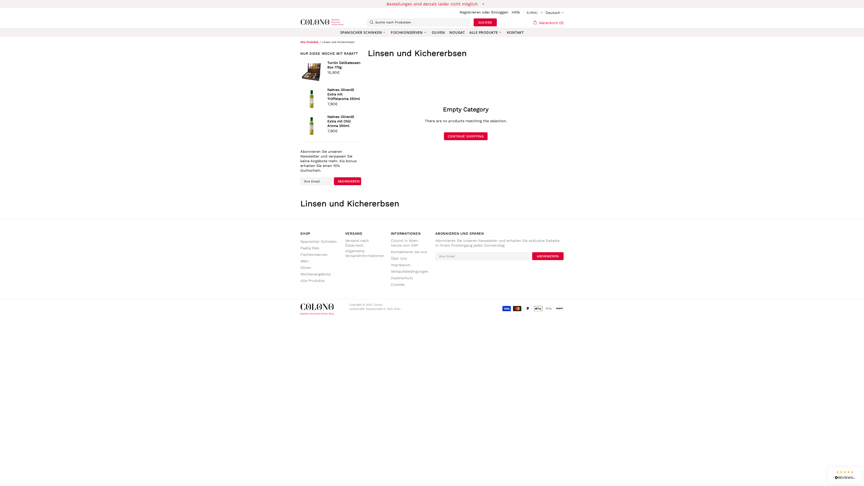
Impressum (400, 265)
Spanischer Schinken (318, 241)
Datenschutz (402, 278)
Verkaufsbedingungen (409, 271)
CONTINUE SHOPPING (466, 136)
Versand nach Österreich (357, 243)
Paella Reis (309, 248)
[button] (845, 475)
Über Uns (399, 258)
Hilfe (516, 12)
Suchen (485, 22)
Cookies (398, 284)
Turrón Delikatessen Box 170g (343, 65)
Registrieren (470, 12)
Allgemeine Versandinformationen (364, 253)
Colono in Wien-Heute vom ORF (405, 243)
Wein (304, 261)
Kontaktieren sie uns (409, 252)
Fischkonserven (314, 254)
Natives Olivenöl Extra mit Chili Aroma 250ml (340, 121)
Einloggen (499, 12)
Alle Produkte (309, 42)
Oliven (305, 268)
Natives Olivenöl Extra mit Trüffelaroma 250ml (343, 94)
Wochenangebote (315, 274)
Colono (307, 22)
